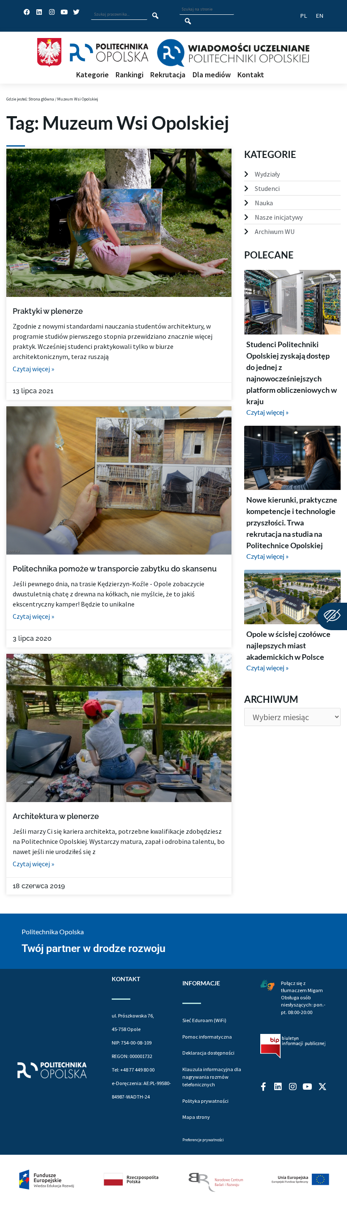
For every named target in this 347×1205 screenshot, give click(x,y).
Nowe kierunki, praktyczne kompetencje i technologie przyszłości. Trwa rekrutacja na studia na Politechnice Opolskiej (291, 522)
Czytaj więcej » (33, 368)
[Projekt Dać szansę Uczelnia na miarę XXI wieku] (173, 1180)
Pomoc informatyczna (207, 1037)
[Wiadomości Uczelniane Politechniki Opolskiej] (233, 52)
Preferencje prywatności (203, 1140)
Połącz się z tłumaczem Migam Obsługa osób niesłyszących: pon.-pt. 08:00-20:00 (303, 997)
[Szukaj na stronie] (188, 21)
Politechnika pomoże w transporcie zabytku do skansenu (115, 568)
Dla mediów (212, 75)
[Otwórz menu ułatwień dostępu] (332, 616)
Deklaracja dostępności (208, 1053)
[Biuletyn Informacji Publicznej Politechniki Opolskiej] (292, 1046)
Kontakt (250, 75)
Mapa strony (196, 1117)
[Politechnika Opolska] (109, 53)
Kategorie (92, 75)
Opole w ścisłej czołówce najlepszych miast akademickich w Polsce (288, 645)
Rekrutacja (167, 75)
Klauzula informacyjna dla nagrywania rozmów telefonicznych (211, 1077)
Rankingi (129, 75)
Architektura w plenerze (56, 816)
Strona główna (41, 99)
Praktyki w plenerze (48, 311)
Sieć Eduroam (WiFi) (204, 1020)
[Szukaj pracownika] (155, 15)
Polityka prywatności (205, 1101)
